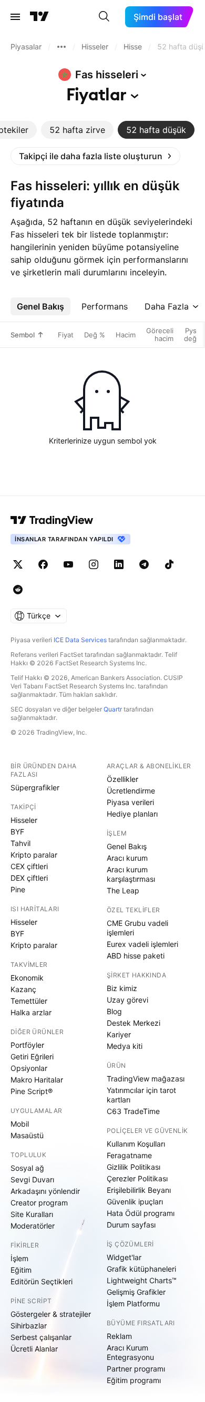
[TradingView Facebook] (43, 564)
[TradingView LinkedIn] (118, 564)
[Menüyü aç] (15, 16)
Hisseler (24, 820)
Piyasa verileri (130, 802)
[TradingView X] (18, 564)
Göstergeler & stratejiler (51, 1314)
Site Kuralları (32, 1214)
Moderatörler (33, 1225)
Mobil (20, 1123)
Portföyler (27, 1044)
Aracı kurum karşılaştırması (131, 874)
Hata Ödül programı (141, 1213)
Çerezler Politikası (137, 1178)
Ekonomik (27, 977)
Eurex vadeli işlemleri (142, 944)
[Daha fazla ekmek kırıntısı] (61, 46)
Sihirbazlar (29, 1325)
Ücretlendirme (131, 790)
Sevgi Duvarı (32, 1179)
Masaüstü (27, 1135)
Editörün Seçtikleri (42, 1281)
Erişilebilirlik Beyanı (139, 1189)
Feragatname (129, 1155)
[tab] (77, 130)
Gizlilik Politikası (133, 1166)
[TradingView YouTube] (68, 564)
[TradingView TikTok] (169, 564)
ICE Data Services (80, 640)
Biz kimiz (122, 988)
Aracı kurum (127, 857)
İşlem (19, 1258)
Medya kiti (124, 1046)
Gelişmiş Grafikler (136, 1291)
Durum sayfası (131, 1224)
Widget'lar (124, 1257)
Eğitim (21, 1269)
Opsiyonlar (29, 1068)
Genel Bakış (127, 846)
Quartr (113, 709)
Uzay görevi (127, 999)
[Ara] (104, 16)
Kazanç (23, 989)
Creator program (39, 1202)
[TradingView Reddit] (18, 589)
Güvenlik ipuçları (135, 1201)
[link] (95, 156)
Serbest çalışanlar (41, 1337)
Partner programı (136, 1368)
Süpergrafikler (35, 787)
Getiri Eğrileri (32, 1056)
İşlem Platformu (133, 1303)
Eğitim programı (134, 1380)
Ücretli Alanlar (34, 1348)
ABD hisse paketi (136, 955)
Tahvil (20, 843)
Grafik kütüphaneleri (141, 1268)
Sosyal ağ (27, 1167)
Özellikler (122, 779)
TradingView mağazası (145, 1078)
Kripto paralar (34, 854)
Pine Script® (32, 1091)
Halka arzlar (31, 1012)
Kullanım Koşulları (136, 1143)
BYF (17, 831)
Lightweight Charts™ (142, 1280)
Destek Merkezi (133, 1022)
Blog (114, 1011)
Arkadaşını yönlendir (45, 1191)
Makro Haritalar (37, 1079)
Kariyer (119, 1034)
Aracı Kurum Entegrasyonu (130, 1352)
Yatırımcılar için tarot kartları (141, 1095)
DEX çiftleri (29, 877)
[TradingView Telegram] (144, 564)
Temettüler (29, 1000)
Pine (18, 889)
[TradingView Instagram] (93, 564)
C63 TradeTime (133, 1111)
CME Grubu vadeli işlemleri (137, 928)
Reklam (119, 1336)
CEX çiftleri (29, 866)
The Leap (123, 890)
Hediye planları (132, 813)
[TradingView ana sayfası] (39, 16)
